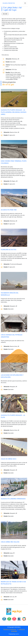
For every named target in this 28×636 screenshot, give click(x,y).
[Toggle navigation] (25, 3)
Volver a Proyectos (9, 3)
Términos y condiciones (9, 629)
